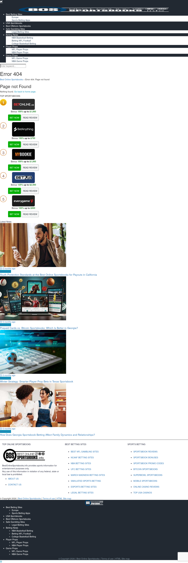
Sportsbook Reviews (145, 451)
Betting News (12, 34)
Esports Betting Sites (83, 486)
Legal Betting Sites (20, 31)
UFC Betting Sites (81, 469)
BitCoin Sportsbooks (145, 469)
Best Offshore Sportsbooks (18, 25)
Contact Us (14, 484)
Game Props (12, 55)
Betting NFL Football (21, 40)
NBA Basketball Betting (22, 37)
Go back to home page (25, 91)
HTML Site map (64, 498)
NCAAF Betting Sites (82, 457)
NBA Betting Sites (81, 463)
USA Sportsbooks (14, 23)
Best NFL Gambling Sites (85, 451)
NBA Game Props (20, 61)
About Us (13, 478)
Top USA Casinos (142, 492)
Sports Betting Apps (21, 20)
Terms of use (49, 498)
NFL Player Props (20, 49)
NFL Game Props (20, 58)
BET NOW (14, 117)
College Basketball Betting (24, 43)
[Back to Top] (1, 561)
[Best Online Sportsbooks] (94, 9)
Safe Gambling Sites (15, 28)
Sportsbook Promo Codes (148, 463)
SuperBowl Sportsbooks (147, 475)
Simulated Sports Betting (86, 480)
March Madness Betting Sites (88, 475)
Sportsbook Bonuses (145, 457)
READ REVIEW (30, 117)
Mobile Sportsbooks (145, 480)
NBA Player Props (20, 52)
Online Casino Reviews (146, 486)
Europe (15, 17)
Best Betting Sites (14, 14)
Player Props (12, 46)
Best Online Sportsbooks (11, 79)
